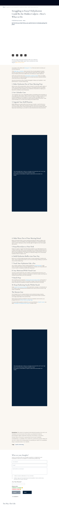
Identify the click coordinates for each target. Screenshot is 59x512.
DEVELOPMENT (36, 2)
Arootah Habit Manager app (26, 300)
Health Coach (41, 302)
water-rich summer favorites (20, 287)
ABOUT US (44, 2)
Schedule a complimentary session (22, 303)
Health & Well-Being (19, 444)
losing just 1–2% (27, 68)
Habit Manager (38, 265)
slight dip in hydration (19, 71)
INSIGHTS (51, 2)
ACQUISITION (20, 2)
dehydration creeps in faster (31, 75)
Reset (25, 492)
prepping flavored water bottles (33, 280)
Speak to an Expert (51, 504)
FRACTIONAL (28, 2)
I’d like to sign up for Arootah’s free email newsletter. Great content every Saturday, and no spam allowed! (29, 478)
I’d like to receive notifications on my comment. (24, 475)
